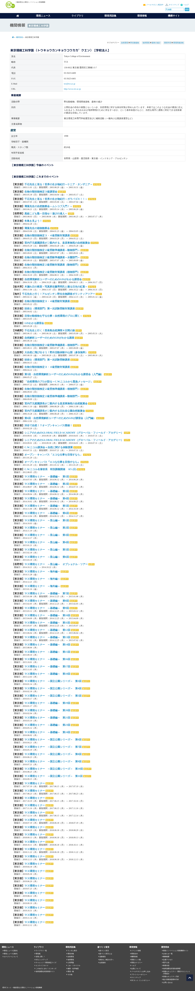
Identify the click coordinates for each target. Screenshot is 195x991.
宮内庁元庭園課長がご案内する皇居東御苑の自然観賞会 (56, 403)
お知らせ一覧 (168, 954)
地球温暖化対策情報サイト (45, 971)
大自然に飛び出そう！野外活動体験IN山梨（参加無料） (56, 352)
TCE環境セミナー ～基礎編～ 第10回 (47, 615)
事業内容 (166, 965)
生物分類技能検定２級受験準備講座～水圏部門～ (52, 257)
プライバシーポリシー (139, 974)
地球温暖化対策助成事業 (172, 968)
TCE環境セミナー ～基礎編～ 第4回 (47, 498)
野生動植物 (134, 43)
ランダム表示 (72, 951)
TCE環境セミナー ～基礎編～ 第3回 (47, 491)
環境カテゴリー (136, 963)
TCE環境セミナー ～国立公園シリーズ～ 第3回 (53, 681)
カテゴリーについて (11, 957)
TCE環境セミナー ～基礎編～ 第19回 (47, 703)
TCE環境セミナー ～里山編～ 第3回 (47, 535)
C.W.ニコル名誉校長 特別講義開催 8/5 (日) (51, 469)
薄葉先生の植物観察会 (37, 228)
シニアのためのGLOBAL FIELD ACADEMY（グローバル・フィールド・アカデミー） (74, 432)
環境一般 (71, 971)
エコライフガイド (42, 965)
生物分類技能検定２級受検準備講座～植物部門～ (52, 388)
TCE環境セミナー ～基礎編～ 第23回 (47, 724)
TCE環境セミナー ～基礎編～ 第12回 (47, 630)
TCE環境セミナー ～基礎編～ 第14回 (47, 644)
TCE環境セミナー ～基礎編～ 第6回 (47, 513)
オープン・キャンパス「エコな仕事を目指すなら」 (54, 454)
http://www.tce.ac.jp (72, 89)
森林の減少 (156, 43)
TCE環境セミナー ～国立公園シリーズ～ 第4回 (53, 688)
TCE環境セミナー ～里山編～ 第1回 (47, 520)
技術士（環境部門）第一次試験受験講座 (47, 359)
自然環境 (124, 43)
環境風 (38, 954)
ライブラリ (77, 15)
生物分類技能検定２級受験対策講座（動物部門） (52, 264)
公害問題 (71, 963)
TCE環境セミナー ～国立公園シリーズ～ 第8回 (53, 754)
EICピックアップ (42, 960)
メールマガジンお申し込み (140, 971)
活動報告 (102, 957)
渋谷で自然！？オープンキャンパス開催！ (48, 425)
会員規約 (102, 963)
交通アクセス (168, 960)
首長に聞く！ (40, 957)
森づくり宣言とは (105, 954)
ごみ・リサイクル (74, 965)
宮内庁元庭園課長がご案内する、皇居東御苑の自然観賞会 (57, 242)
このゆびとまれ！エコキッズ (46, 968)
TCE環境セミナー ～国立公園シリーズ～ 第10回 (54, 768)
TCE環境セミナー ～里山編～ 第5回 (47, 549)
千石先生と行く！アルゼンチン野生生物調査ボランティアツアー (58, 293)
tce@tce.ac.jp (69, 84)
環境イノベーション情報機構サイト (175, 951)
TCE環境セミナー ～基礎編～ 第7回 (47, 593)
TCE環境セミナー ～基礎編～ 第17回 (47, 666)
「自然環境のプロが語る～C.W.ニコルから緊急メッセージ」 (59, 381)
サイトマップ (174, 5)
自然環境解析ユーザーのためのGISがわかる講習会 (53, 279)
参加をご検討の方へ (106, 960)
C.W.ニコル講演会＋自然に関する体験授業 (49, 447)
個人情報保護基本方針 (171, 979)
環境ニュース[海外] (11, 954)
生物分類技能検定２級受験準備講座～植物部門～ (52, 345)
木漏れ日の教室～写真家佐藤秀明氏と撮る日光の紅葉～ (56, 286)
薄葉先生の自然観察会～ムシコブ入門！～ (48, 206)
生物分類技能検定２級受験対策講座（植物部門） (52, 272)
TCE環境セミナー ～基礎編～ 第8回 (47, 600)
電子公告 (166, 963)
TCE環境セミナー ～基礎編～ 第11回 (47, 622)
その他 (70, 974)
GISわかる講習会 (34, 323)
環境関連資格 (178, 43)
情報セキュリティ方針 (171, 976)
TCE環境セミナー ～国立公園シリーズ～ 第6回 (53, 739)
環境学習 (167, 43)
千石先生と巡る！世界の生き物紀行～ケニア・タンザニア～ (59, 184)
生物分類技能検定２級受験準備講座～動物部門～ (52, 250)
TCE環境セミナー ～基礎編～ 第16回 (47, 659)
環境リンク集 (136, 960)
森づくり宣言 (104, 951)
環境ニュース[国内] (11, 951)
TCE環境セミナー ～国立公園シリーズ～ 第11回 (54, 776)
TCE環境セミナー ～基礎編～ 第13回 (47, 637)
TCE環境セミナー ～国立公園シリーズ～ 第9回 (53, 761)
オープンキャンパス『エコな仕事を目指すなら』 (52, 462)
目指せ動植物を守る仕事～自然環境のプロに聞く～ (54, 315)
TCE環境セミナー (35, 783)
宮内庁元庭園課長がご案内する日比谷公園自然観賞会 (55, 410)
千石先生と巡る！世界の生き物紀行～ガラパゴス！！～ (56, 199)
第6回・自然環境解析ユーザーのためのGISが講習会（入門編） (60, 418)
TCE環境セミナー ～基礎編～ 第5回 (47, 505)
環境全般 (71, 954)
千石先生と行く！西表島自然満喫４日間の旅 (50, 330)
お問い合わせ (168, 982)
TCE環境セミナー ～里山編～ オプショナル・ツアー (56, 564)
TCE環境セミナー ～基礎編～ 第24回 (47, 732)
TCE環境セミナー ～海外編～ (42, 571)
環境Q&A (134, 954)
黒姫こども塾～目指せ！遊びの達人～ (46, 213)
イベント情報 (136, 951)
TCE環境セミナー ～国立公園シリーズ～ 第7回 (53, 746)
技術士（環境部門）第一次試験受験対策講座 (50, 308)
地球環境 (146, 43)
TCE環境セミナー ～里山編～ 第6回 (47, 556)
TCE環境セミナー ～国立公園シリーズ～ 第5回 (53, 695)
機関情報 (19, 37)
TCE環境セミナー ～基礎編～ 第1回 (47, 476)
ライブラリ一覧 (41, 951)
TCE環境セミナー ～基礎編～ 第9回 (47, 608)
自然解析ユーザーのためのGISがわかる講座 (49, 337)
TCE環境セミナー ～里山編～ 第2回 (47, 527)
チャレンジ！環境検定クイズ (46, 963)
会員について (136, 968)
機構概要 (166, 957)
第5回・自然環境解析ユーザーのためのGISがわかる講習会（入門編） (64, 374)
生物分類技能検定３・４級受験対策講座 (47, 235)
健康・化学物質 (73, 968)
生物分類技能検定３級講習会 (41, 191)
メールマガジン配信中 (154, 5)
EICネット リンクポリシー (140, 980)
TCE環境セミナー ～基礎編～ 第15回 (47, 651)
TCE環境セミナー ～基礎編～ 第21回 (47, 717)
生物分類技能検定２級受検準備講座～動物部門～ (52, 396)
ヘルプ (186, 5)
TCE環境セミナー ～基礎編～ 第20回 (47, 710)
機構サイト (174, 15)
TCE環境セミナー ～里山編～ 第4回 (47, 542)
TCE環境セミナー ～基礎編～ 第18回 (47, 673)
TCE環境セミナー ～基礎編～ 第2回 (47, 483)
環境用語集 (110, 15)
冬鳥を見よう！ (33, 220)
